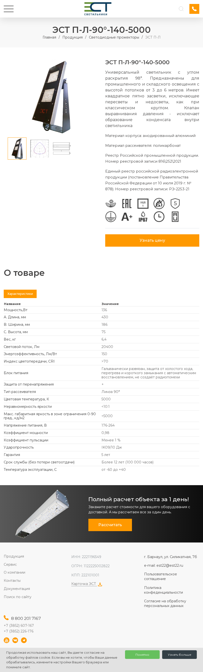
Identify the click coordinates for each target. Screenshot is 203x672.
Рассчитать (110, 524)
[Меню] (9, 9)
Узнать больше (179, 654)
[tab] (20, 294)
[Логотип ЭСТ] (98, 8)
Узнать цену (152, 240)
